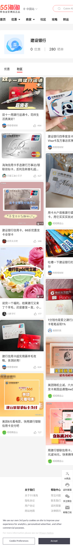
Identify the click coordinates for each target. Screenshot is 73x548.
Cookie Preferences (18, 541)
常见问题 (56, 495)
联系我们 (56, 500)
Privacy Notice (46, 533)
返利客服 (56, 505)
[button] (30, 9)
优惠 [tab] (7, 69)
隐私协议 (30, 500)
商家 (29, 19)
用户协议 (30, 505)
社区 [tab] (20, 69)
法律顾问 (56, 510)
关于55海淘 (31, 495)
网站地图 (30, 510)
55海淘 (10, 9)
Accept (54, 541)
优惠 (14, 19)
